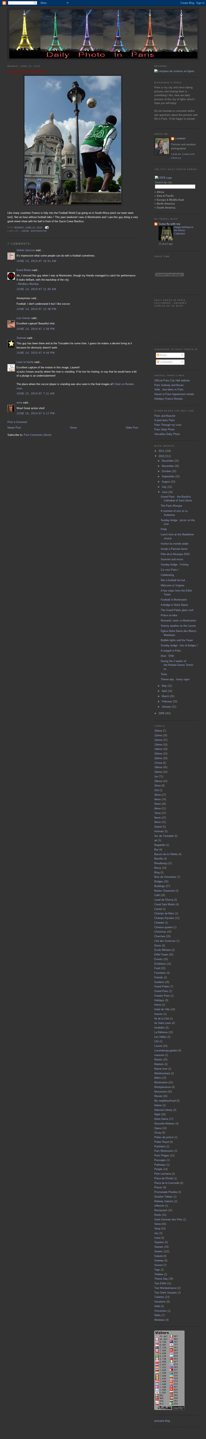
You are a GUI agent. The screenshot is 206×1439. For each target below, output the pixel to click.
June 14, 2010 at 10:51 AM (36, 261)
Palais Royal (161, 1141)
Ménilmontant (162, 1073)
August (166, 481)
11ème (158, 735)
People (158, 1169)
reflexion (159, 1205)
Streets (158, 1251)
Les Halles (160, 1036)
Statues (158, 1246)
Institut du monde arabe (174, 543)
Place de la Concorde (166, 1182)
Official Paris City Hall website (172, 380)
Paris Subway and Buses (169, 385)
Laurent (180, 138)
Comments (166, 362)
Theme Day (161, 1278)
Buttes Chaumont (164, 890)
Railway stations (163, 1201)
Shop (157, 1228)
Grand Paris (161, 991)
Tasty (164, 674)
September (168, 476)
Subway (159, 1260)
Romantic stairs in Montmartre (178, 620)
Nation (158, 1105)
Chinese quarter (163, 927)
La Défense (161, 1032)
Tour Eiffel (160, 1283)
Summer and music (172, 559)
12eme (158, 739)
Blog (157, 872)
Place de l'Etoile (163, 1178)
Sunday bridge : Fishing (174, 564)
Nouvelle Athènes (164, 1123)
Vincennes (160, 1310)
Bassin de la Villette (166, 854)
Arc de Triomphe (164, 835)
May (165, 685)
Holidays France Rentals (168, 398)
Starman (21, 337)
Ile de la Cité (161, 1018)
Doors (157, 945)
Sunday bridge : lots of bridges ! (179, 645)
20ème (158, 781)
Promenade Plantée (165, 1192)
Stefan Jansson (25, 250)
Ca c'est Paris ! (170, 569)
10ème (158, 730)
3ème (157, 794)
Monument (160, 1091)
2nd (156, 790)
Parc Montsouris (163, 1150)
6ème (157, 808)
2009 (162, 713)
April (165, 691)
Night (157, 1114)
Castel (158, 908)
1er (156, 776)
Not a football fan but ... (174, 580)
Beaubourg (160, 863)
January (167, 706)
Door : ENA (167, 655)
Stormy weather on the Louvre (178, 625)
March (166, 696)
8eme (157, 817)
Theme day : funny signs (175, 679)
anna (19, 402)
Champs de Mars (164, 913)
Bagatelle (159, 844)
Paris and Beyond (164, 415)
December (168, 460)
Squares (159, 1242)
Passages (160, 1160)
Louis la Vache (25, 362)
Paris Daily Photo (164, 429)
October (167, 471)
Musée (158, 1096)
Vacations (160, 1301)
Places (158, 1187)
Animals (159, 831)
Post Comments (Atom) (37, 434)
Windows (159, 1319)
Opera (157, 1128)
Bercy (157, 867)
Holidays (159, 1000)
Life (156, 1041)
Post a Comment (17, 422)
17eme (158, 762)
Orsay (157, 1132)
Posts (163, 355)
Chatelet (159, 922)
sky (156, 1233)
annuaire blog (162, 1420)
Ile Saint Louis (162, 1023)
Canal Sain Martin (164, 904)
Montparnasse (162, 1087)
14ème (158, 749)
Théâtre (158, 1274)
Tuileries (159, 1296)
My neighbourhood (165, 1100)
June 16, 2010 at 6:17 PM (35, 413)
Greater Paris (162, 995)
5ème (157, 803)
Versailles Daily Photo (167, 434)
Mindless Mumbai (28, 283)
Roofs (157, 1214)
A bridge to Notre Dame (174, 604)
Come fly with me (169, 223)
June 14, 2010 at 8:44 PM (35, 352)
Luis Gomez (23, 318)
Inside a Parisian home (174, 548)
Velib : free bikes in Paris (168, 389)
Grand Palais (161, 986)
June (165, 492)
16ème (158, 758)
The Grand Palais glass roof (177, 610)
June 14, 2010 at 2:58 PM (35, 328)
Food (157, 968)
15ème (158, 753)
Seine (157, 1223)
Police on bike (169, 615)
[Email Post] (46, 227)
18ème (25, 231)
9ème (157, 822)
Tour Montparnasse (165, 1287)
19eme (158, 771)
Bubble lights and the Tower (177, 640)
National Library (163, 1109)
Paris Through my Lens (167, 424)
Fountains (160, 972)
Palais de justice (164, 1137)
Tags (157, 1269)
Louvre (158, 1045)
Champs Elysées (164, 918)
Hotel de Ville (162, 1009)
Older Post (132, 427)
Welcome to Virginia (172, 585)
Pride (164, 529)
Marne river (160, 1068)
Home (73, 427)
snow (157, 1237)
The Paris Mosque (171, 505)
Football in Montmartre (27, 71)
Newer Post (14, 427)
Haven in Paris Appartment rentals (174, 394)
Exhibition (160, 963)
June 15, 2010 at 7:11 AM (35, 393)
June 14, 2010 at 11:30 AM (36, 289)
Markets (159, 1064)
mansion (159, 1055)
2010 (162, 456)
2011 (162, 450)
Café (157, 895)
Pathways (160, 1164)
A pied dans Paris (164, 420)
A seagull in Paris (171, 650)
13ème (158, 744)
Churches (159, 936)
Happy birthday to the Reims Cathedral (183, 230)
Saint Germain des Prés (168, 1219)
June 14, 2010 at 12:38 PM (36, 309)
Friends (158, 977)
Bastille (158, 858)
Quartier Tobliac (163, 1196)
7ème (157, 813)
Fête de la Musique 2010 (175, 554)
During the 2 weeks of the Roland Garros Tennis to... (177, 665)
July (164, 486)
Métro (157, 1077)
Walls (157, 1315)
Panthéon (159, 1146)
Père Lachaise (162, 1173)
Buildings (159, 886)
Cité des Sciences (165, 940)
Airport (158, 826)
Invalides (159, 1027)
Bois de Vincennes (165, 876)
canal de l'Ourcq (163, 899)
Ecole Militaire (162, 949)
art (155, 840)
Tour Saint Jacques (165, 1292)
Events (158, 959)
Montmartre (39, 231)
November (168, 465)
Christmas (160, 931)
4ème (157, 799)
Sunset (158, 1265)
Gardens (159, 982)
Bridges (158, 881)
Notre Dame (161, 1118)
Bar (156, 849)
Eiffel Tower (161, 954)
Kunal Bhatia (23, 270)
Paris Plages (161, 1155)
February (167, 701)
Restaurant (160, 1210)
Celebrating (167, 574)
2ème (157, 785)
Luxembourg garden (165, 1050)
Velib (157, 1306)
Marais (158, 1059)
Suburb (158, 1256)
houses (158, 1013)
